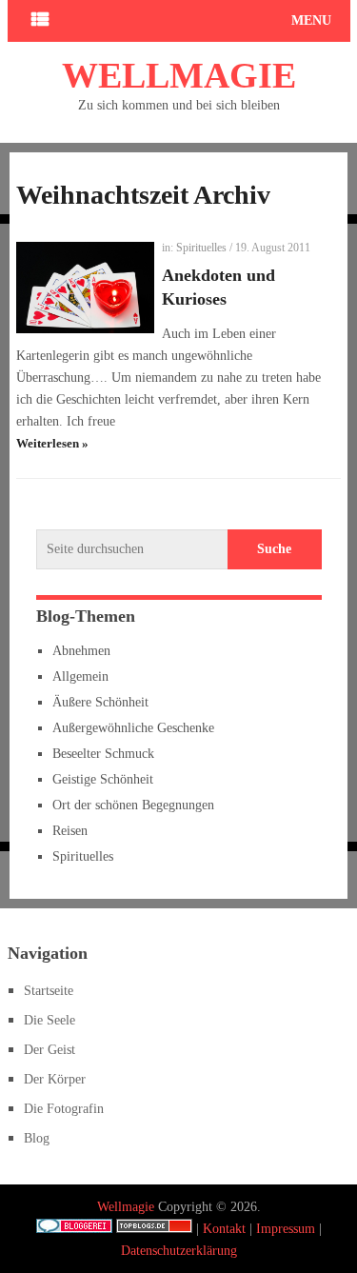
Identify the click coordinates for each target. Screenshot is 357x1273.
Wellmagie (179, 75)
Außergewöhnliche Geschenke (133, 728)
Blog (37, 1138)
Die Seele (49, 1020)
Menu (311, 20)
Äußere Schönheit (100, 702)
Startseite (48, 991)
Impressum (285, 1229)
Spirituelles (201, 247)
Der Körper (55, 1079)
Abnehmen (81, 651)
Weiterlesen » (52, 443)
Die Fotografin (64, 1109)
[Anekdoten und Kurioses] (84, 287)
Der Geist (49, 1050)
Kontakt (224, 1229)
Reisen (70, 831)
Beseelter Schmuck (103, 753)
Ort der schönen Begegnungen (133, 805)
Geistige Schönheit (102, 779)
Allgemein (80, 676)
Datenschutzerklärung (179, 1250)
